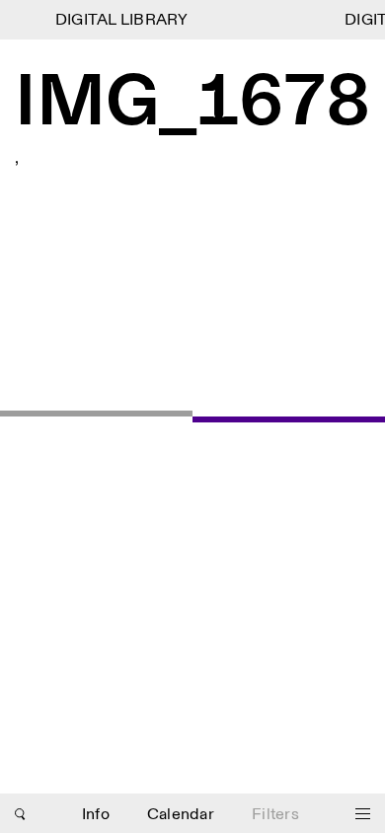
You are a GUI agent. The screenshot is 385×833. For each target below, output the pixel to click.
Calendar (180, 814)
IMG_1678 (192, 104)
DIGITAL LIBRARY (120, 20)
